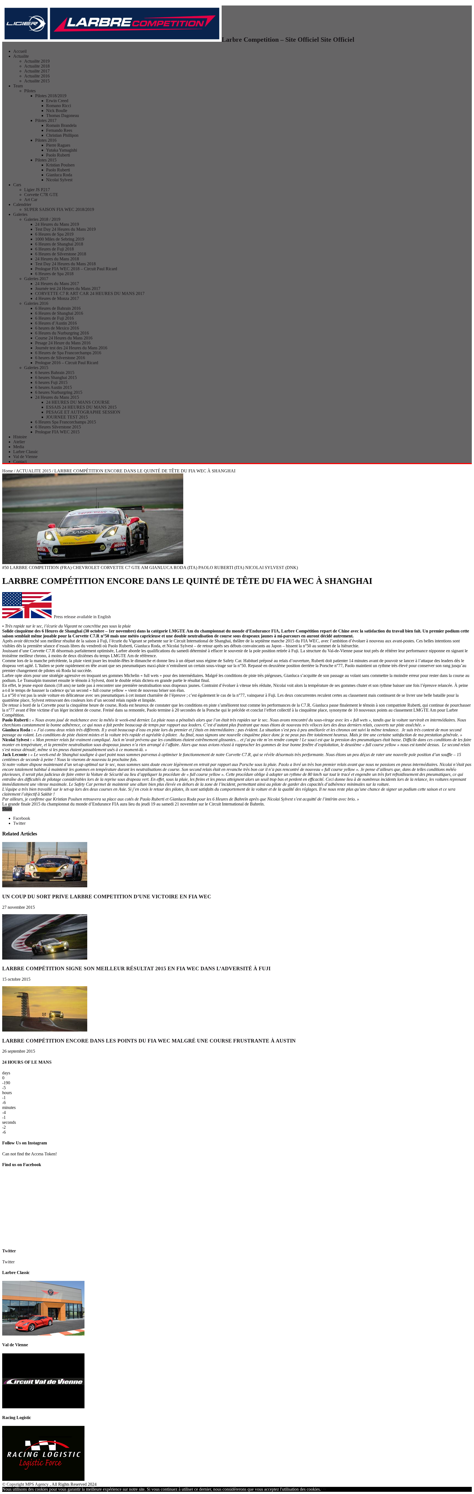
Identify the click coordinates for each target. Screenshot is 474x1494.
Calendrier (22, 204)
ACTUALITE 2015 (33, 471)
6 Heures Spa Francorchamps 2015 (65, 422)
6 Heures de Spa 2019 (54, 234)
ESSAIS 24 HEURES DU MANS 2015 (81, 407)
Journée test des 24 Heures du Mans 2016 (71, 347)
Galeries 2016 (36, 303)
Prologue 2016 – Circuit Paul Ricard (66, 362)
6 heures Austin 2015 (53, 387)
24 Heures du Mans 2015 (57, 397)
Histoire (20, 436)
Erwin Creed (57, 100)
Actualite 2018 (37, 66)
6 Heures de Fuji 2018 (54, 249)
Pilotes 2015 (46, 160)
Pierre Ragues (58, 145)
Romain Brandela (61, 125)
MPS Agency (37, 1484)
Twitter (9, 1250)
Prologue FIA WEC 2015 (57, 432)
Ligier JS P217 (37, 189)
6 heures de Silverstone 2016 (60, 357)
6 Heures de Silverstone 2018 (60, 254)
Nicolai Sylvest (59, 179)
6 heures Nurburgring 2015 (58, 392)
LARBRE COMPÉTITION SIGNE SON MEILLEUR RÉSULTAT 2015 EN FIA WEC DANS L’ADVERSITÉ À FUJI (136, 968)
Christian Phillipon (62, 135)
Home (7, 471)
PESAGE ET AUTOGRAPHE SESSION (83, 412)
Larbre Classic (25, 451)
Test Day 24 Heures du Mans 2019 (65, 229)
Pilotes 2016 (46, 140)
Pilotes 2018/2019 (50, 95)
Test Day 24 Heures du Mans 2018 (65, 263)
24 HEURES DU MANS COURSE (78, 402)
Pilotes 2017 (46, 120)
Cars (17, 184)
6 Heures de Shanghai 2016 (59, 313)
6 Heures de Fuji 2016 (54, 318)
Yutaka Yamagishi (61, 150)
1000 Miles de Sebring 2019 (59, 239)
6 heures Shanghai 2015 (56, 377)
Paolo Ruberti (58, 155)
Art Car (30, 199)
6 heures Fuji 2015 (51, 382)
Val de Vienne (25, 456)
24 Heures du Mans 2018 (57, 259)
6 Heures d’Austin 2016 (56, 323)
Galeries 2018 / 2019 (42, 219)
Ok (323, 1489)
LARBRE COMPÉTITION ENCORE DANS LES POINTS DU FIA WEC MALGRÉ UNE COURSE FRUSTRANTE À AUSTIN (149, 1041)
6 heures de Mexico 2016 (57, 328)
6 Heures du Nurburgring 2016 (62, 333)
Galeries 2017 (36, 278)
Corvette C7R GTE (41, 194)
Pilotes (30, 90)
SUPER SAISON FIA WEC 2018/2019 (59, 209)
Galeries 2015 (36, 367)
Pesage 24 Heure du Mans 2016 (63, 343)
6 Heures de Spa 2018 (54, 273)
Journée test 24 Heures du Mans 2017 (67, 288)
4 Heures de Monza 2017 (57, 298)
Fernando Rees (59, 130)
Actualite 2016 (37, 76)
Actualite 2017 (37, 71)
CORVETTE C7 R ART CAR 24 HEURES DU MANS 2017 (90, 293)
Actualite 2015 (37, 81)
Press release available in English (81, 616)
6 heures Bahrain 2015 (54, 372)
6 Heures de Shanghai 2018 (59, 244)
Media (18, 446)
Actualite (21, 56)
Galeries (20, 214)
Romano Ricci (58, 105)
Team (18, 85)
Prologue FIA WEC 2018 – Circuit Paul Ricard (76, 268)
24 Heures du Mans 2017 (57, 283)
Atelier (19, 441)
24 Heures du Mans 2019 (57, 224)
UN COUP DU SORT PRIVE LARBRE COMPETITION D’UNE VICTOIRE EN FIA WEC (106, 896)
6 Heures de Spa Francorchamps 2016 (68, 352)
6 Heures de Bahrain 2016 (58, 308)
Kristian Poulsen (60, 165)
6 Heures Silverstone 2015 (58, 427)
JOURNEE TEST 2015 (67, 417)
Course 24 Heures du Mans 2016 (63, 338)
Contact (20, 461)
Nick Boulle (56, 110)
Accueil (20, 51)
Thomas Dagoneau (62, 115)
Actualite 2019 (37, 61)
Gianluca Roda (59, 174)
